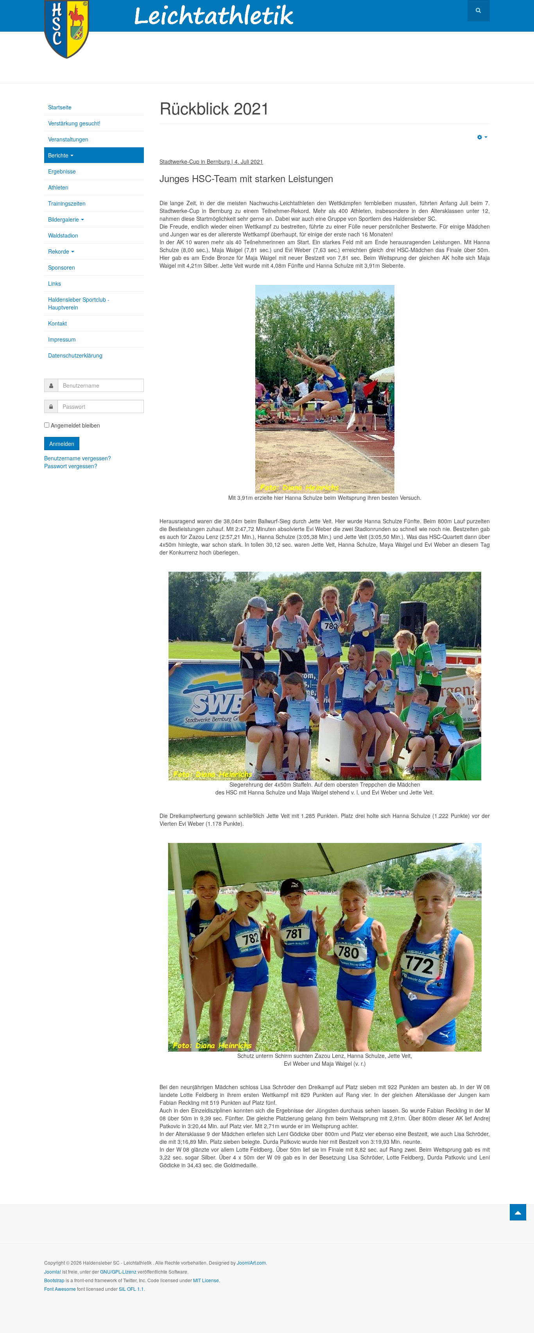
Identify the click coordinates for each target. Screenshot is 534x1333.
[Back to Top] (518, 1212)
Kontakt (57, 323)
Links (54, 283)
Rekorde (58, 251)
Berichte (58, 155)
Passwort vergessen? (70, 466)
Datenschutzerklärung (75, 355)
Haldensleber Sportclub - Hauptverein (78, 303)
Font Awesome (60, 1288)
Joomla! (52, 1271)
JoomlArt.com (251, 1262)
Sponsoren (61, 267)
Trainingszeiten (67, 203)
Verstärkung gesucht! (74, 123)
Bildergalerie (63, 219)
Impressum (62, 339)
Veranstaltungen (68, 139)
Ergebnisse (62, 171)
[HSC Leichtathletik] (66, 10)
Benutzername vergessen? (77, 458)
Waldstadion (63, 235)
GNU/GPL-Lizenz (118, 1271)
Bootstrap (54, 1280)
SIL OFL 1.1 (131, 1288)
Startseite (60, 107)
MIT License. (206, 1280)
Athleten (58, 187)
